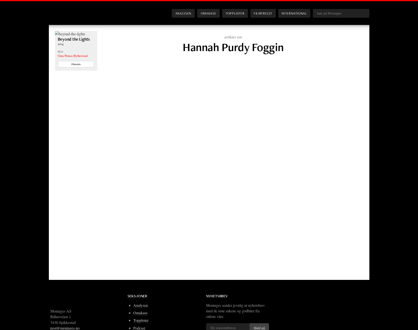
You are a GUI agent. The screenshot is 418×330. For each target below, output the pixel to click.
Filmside (76, 64)
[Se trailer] (70, 33)
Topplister (234, 13)
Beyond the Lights (74, 39)
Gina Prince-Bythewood (73, 56)
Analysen (183, 13)
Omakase (208, 13)
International (294, 13)
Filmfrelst (263, 13)
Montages (63, 9)
